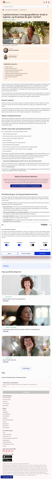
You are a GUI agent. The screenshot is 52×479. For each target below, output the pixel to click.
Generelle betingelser (7, 442)
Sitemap (4, 446)
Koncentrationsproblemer (8, 419)
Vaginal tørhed (6, 425)
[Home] (6, 2)
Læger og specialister (7, 434)
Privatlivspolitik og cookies (8, 444)
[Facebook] (4, 451)
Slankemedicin (5, 405)
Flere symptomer (6, 427)
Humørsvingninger (6, 414)
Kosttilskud (5, 401)
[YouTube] (12, 451)
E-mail (4, 386)
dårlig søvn (23, 169)
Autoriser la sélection (26, 253)
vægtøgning (14, 169)
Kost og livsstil (6, 403)
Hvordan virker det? (7, 436)
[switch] (19, 245)
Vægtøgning (5, 412)
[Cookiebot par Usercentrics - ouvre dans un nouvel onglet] (41, 225)
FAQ (6, 78)
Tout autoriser (42, 253)
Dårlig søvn (5, 418)
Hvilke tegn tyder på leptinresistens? (14, 70)
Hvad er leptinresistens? (11, 68)
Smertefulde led (6, 416)
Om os (4, 432)
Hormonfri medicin (6, 399)
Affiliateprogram (6, 440)
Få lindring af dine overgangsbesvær (14, 75)
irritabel (30, 149)
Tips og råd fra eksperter (11, 76)
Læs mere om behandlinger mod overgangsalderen (26, 186)
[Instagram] (6, 451)
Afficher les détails (44, 249)
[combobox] (26, 6)
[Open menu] (48, 2)
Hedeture (5, 410)
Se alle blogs (26, 368)
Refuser (9, 253)
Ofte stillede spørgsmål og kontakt (10, 438)
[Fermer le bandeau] (50, 224)
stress (18, 169)
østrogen (11, 85)
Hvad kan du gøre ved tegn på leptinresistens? (16, 73)
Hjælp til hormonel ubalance (12, 71)
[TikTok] (9, 451)
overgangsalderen (29, 153)
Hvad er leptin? (8, 67)
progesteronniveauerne (21, 85)
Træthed (4, 421)
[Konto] (44, 2)
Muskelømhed (5, 423)
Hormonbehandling (7, 397)
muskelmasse (33, 169)
